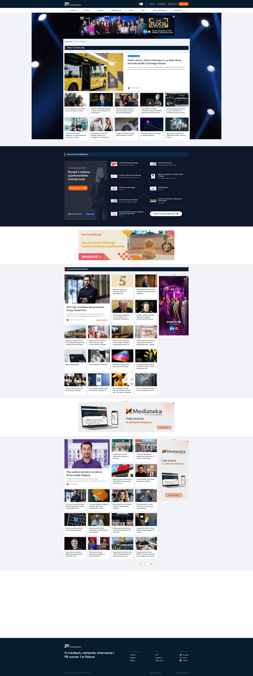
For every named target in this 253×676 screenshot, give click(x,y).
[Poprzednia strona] (131, 564)
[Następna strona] (155, 564)
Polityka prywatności (155, 673)
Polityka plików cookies (182, 673)
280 (151, 564)
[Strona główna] (72, 4)
